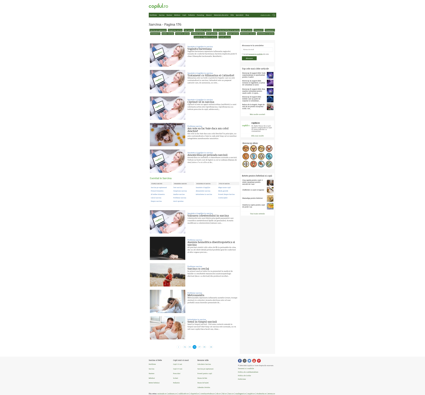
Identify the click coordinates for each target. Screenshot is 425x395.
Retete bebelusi (154, 383)
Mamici (209, 15)
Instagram (244, 361)
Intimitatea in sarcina (266, 33)
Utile (232, 15)
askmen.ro (172, 393)
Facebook (240, 361)
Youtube (254, 361)
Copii (184, 15)
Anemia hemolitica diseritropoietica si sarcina (211, 243)
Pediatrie (191, 15)
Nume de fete (202, 378)
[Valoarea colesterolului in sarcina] (167, 221)
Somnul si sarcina (182, 33)
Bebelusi (177, 15)
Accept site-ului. (256, 54)
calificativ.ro (183, 393)
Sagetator (245, 164)
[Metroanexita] (167, 301)
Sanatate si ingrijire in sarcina (205, 37)
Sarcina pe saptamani (158, 30)
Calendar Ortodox (203, 387)
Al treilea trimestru (158, 194)
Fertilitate (153, 15)
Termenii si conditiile (246, 368)
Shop (247, 15)
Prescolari (176, 373)
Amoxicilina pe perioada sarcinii (207, 155)
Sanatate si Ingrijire (203, 187)
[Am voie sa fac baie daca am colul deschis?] (167, 134)
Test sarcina (188, 30)
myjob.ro (251, 393)
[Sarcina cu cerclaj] (167, 274)
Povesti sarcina (224, 37)
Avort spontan (212, 33)
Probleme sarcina (197, 33)
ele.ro (218, 393)
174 (185, 347)
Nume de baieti (203, 383)
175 (190, 347)
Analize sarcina (167, 33)
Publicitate (242, 379)
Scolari (175, 378)
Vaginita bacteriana (199, 49)
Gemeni (261, 148)
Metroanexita (195, 295)
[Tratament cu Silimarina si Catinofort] (167, 81)
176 (195, 347)
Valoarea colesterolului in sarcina (208, 215)
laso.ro (231, 393)
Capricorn (253, 164)
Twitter (249, 361)
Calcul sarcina (246, 30)
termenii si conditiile (255, 54)
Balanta (261, 156)
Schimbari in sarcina (203, 30)
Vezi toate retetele (257, 213)
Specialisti (239, 15)
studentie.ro (261, 393)
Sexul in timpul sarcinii (202, 321)
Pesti (269, 164)
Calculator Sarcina (204, 364)
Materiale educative (221, 15)
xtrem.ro (271, 393)
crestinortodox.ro (207, 393)
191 (211, 347)
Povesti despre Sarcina (226, 194)
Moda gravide (223, 191)
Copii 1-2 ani (177, 364)
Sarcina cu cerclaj (198, 268)
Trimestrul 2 (269, 30)
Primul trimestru (157, 191)
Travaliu (222, 33)
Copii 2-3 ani (177, 369)
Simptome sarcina (175, 30)
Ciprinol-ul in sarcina (200, 102)
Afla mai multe (257, 135)
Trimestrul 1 (258, 30)
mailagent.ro (240, 393)
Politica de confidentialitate (248, 372)
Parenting (200, 15)
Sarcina (161, 15)
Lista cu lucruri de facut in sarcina (226, 30)
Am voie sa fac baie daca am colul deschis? (208, 129)
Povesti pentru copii (204, 373)
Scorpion (269, 156)
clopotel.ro (194, 393)
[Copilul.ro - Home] (158, 6)
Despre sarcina (233, 33)
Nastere (169, 15)
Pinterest (259, 361)
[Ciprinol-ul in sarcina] (167, 108)
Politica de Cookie (244, 375)
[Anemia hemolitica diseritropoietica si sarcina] (167, 248)
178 (204, 347)
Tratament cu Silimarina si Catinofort (210, 75)
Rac (269, 148)
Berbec (245, 148)
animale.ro (162, 393)
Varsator (261, 164)
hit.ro (224, 393)
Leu (245, 156)
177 (199, 347)
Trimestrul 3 (155, 33)
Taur (253, 148)
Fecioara (253, 156)
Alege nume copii (224, 187)
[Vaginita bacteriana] (167, 55)
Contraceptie (222, 198)
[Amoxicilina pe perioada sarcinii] (167, 161)
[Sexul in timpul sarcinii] (167, 328)
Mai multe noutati (257, 114)
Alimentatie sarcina (248, 33)
